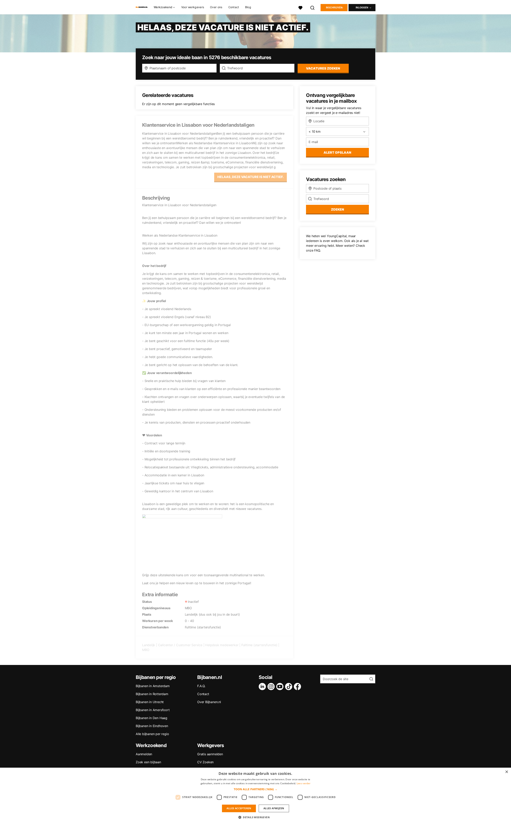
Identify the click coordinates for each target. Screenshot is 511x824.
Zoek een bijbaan (148, 762)
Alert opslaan (337, 152)
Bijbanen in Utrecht (150, 702)
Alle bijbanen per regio (152, 734)
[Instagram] (271, 686)
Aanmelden (144, 754)
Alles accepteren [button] (239, 808)
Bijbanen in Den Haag (151, 718)
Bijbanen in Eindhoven (152, 726)
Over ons (216, 7)
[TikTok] (289, 686)
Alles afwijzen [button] (273, 808)
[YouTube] (280, 686)
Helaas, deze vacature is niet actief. (250, 177)
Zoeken (337, 209)
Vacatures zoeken (323, 68)
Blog (248, 7)
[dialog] (255, 796)
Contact (233, 7)
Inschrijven (334, 7)
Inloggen (362, 7)
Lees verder (303, 783)
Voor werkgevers (192, 7)
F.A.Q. (201, 686)
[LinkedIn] (263, 686)
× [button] (506, 771)
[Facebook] (298, 686)
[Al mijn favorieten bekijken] (300, 7)
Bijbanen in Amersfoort (153, 710)
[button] (255, 789)
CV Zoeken (205, 762)
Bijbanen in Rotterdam (152, 694)
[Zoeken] (313, 7)
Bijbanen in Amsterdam (153, 686)
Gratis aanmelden (210, 754)
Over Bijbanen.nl (209, 702)
